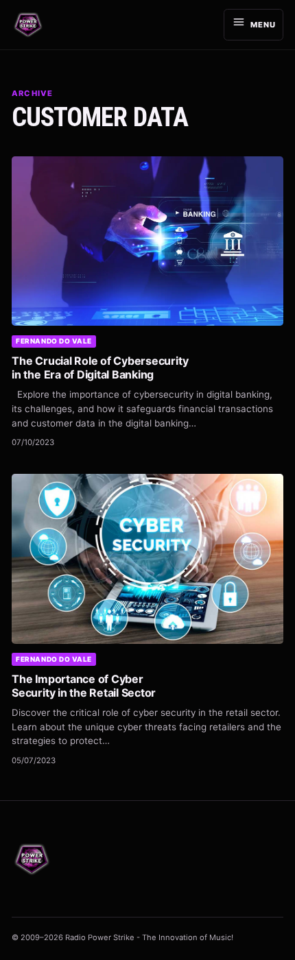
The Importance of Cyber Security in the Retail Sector (84, 685)
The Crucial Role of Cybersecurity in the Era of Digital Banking (100, 367)
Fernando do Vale (54, 341)
